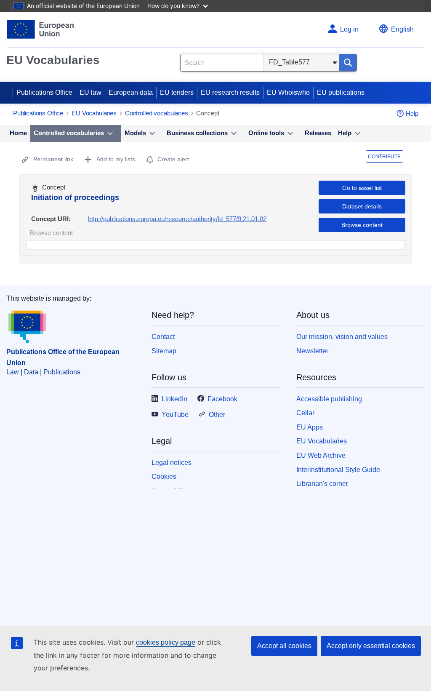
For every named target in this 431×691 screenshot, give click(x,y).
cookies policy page (165, 642)
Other (217, 414)
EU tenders (177, 92)
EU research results (230, 92)
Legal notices (172, 462)
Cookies (164, 476)
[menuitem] (18, 133)
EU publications (340, 92)
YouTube (175, 414)
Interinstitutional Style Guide (338, 469)
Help (412, 113)
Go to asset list (362, 187)
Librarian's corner (322, 483)
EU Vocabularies (53, 60)
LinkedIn (174, 399)
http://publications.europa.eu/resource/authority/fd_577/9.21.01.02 (177, 218)
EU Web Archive (321, 455)
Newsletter (312, 351)
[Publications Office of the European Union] (40, 29)
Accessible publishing (329, 399)
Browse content (362, 224)
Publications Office (44, 92)
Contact (163, 336)
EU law (90, 92)
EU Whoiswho (288, 92)
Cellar (305, 412)
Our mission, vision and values (342, 336)
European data (131, 92)
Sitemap (164, 351)
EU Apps (309, 427)
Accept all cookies (284, 645)
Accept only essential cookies (371, 645)
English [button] (402, 29)
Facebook (222, 399)
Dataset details (362, 206)
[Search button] (348, 62)
